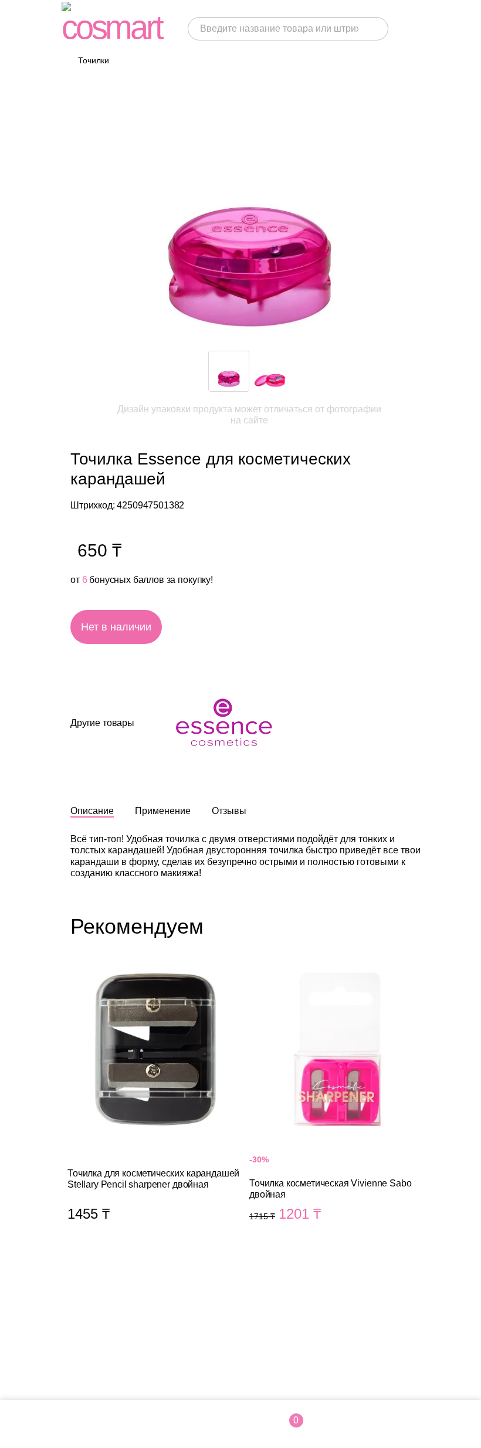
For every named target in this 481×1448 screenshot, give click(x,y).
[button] (369, 371)
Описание (92, 811)
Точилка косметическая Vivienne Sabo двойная (337, 1105)
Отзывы (229, 811)
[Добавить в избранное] (272, 627)
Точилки (93, 60)
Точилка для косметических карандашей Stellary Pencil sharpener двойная (155, 1105)
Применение (163, 811)
